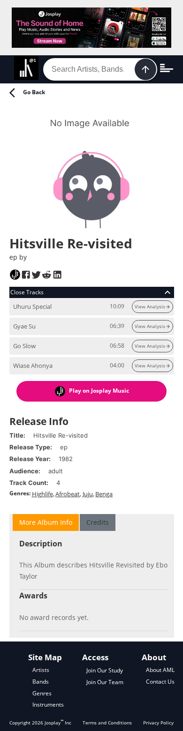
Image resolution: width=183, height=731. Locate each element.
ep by (18, 257)
